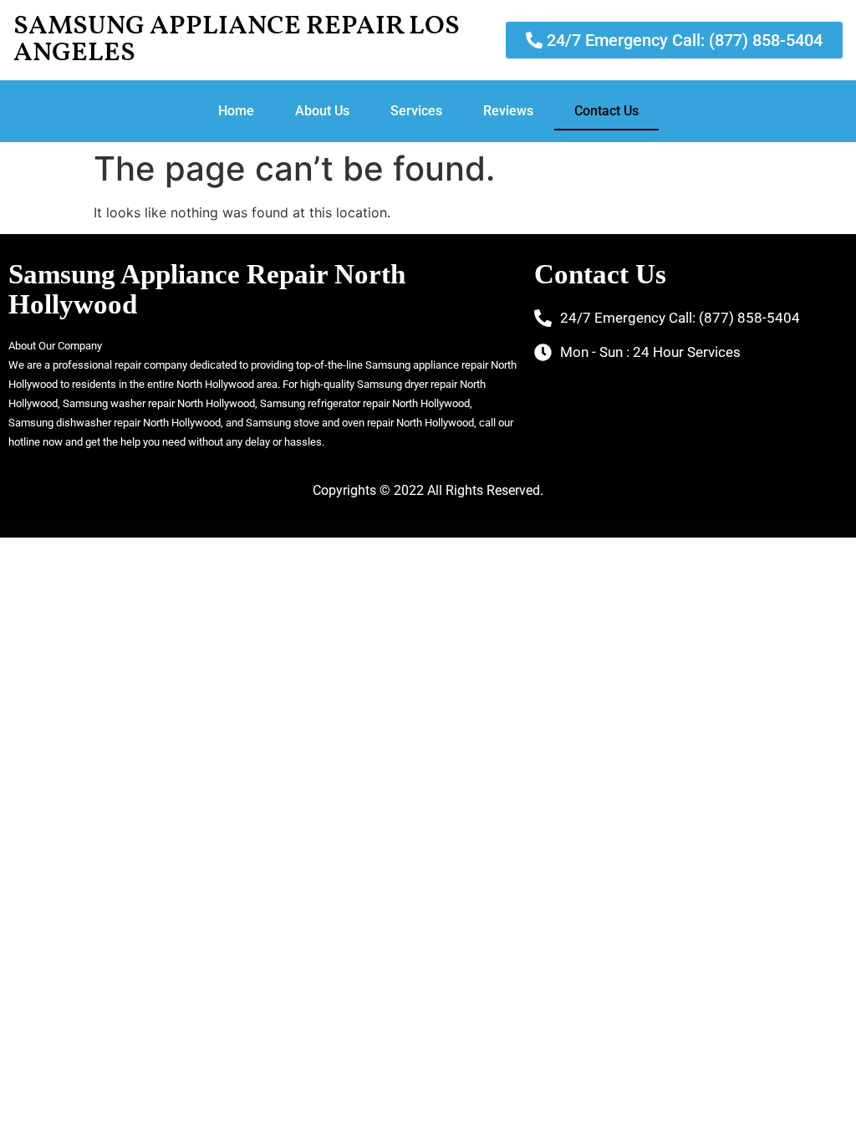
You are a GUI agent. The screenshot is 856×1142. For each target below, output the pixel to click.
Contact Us (606, 111)
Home (236, 111)
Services (416, 111)
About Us (322, 111)
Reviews (508, 111)
